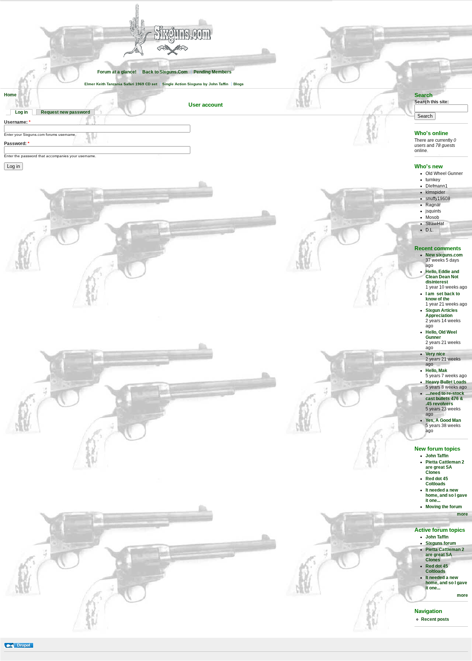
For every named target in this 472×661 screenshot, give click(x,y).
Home (10, 94)
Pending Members (213, 72)
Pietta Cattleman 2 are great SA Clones (445, 467)
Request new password (65, 112)
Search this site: (431, 101)
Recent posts (435, 619)
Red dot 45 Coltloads (437, 481)
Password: (17, 143)
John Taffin (437, 455)
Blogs (238, 84)
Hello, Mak (436, 370)
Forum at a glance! (116, 72)
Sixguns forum (441, 543)
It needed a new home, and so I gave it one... (446, 495)
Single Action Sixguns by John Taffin (195, 84)
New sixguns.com (444, 255)
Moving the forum (444, 506)
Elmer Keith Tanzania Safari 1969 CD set (120, 84)
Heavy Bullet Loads (446, 382)
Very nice (435, 354)
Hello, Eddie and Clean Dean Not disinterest (442, 277)
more (462, 514)
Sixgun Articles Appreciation (442, 313)
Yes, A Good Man (443, 420)
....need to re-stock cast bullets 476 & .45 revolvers (445, 398)
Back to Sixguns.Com (165, 72)
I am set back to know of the (443, 296)
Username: (17, 122)
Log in (21, 112)
